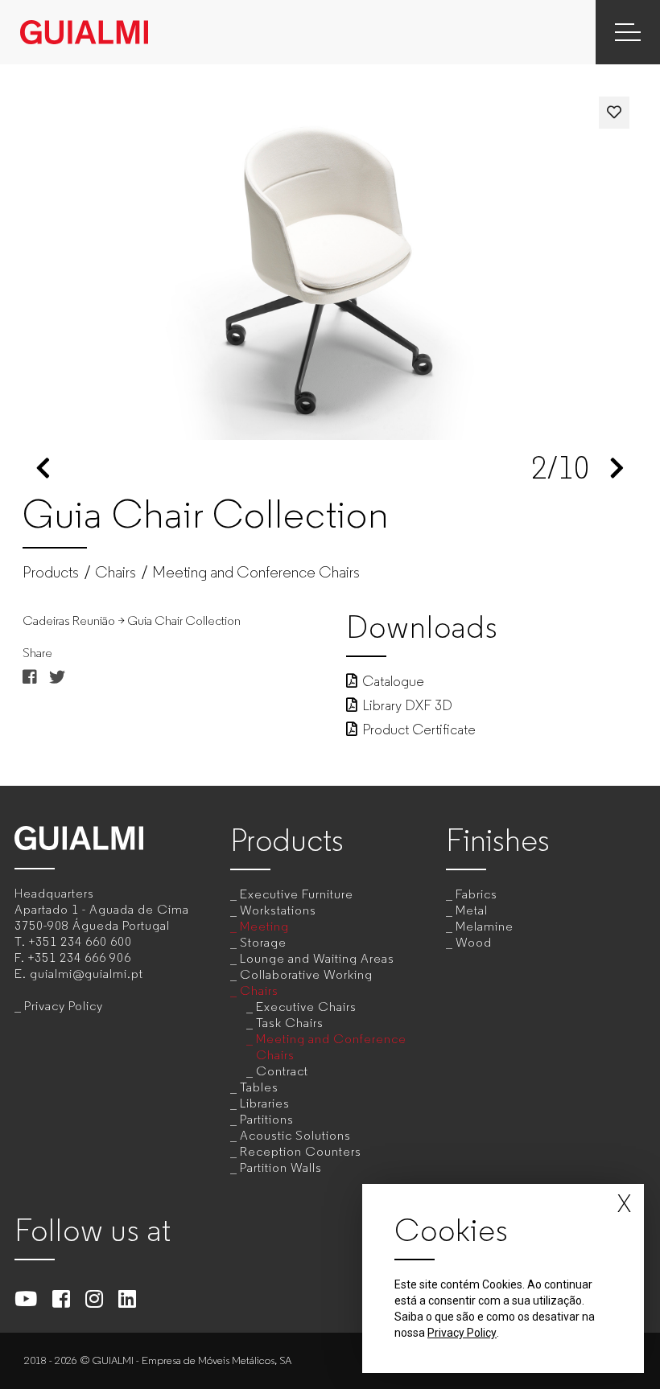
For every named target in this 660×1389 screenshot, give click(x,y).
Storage (263, 942)
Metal (472, 910)
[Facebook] (61, 1298)
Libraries (265, 1103)
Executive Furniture (296, 894)
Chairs (115, 573)
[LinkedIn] (127, 1298)
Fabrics (476, 894)
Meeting (264, 926)
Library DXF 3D (407, 705)
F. (72, 957)
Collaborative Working (306, 974)
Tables (259, 1087)
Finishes (498, 840)
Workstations (278, 910)
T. (73, 941)
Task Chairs (290, 1022)
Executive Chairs (306, 1006)
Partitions (267, 1119)
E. (78, 973)
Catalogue (393, 681)
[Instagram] (94, 1298)
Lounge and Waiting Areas (317, 958)
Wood (474, 942)
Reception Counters (300, 1151)
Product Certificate (419, 729)
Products (51, 573)
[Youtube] (26, 1298)
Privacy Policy (63, 1005)
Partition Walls (281, 1167)
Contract (282, 1071)
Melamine (485, 926)
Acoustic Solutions (295, 1135)
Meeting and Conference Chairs (256, 573)
